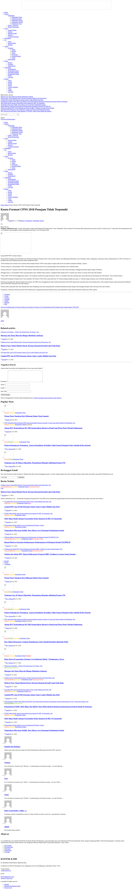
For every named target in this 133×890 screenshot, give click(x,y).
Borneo (6, 14)
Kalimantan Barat (17, 19)
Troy (6, 779)
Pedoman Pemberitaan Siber (12, 886)
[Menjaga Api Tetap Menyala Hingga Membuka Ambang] (20, 332)
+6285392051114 (6, 870)
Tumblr (6, 301)
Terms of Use (8, 887)
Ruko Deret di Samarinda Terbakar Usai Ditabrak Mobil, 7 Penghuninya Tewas (34, 659)
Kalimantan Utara (17, 23)
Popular (6, 561)
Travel (6, 28)
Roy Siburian (9, 449)
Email (3, 388)
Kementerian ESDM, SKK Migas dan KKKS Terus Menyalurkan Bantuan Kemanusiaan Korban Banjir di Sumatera (34, 101)
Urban (13, 58)
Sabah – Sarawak (13, 25)
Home (6, 12)
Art (5, 40)
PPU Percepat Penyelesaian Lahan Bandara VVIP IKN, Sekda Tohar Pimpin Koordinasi (26, 111)
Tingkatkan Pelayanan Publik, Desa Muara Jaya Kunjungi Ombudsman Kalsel (23, 105)
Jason (6, 795)
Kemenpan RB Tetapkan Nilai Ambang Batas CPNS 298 (59, 307)
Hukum (14, 51)
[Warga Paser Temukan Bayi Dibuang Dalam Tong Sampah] (8, 411)
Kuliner (10, 32)
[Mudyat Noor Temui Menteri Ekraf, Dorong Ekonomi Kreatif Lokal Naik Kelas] (26, 342)
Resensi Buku (12, 43)
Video (9, 80)
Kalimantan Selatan (17, 20)
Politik (13, 49)
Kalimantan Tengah (17, 22)
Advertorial (7, 67)
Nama (3, 384)
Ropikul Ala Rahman (12, 747)
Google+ (6, 297)
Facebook (7, 294)
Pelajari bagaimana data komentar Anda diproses (47, 398)
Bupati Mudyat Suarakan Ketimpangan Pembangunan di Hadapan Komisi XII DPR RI (25, 106)
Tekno (13, 53)
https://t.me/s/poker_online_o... (15, 811)
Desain (10, 84)
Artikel (10, 90)
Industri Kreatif (12, 33)
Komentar (4, 381)
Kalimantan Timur (17, 17)
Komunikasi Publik (13, 74)
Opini (9, 88)
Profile (10, 75)
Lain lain (10, 77)
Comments (7, 564)
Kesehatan (15, 54)
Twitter (6, 296)
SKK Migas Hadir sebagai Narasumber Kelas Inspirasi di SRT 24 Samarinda (23, 103)
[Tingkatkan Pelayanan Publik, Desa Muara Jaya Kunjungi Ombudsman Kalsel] (24, 525)
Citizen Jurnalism (13, 87)
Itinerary (10, 35)
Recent (6, 562)
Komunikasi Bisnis (13, 72)
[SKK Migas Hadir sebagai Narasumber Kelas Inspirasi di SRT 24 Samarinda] (28, 513)
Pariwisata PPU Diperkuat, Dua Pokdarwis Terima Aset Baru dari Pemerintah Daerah (25, 109)
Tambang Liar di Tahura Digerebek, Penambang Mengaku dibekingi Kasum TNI (34, 463)
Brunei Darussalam (13, 27)
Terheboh (28, 656)
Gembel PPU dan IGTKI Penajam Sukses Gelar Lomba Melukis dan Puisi (22, 100)
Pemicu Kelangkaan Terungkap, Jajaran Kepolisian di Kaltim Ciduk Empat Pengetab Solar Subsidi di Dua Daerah (47, 445)
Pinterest (6, 302)
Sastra (9, 41)
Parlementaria (12, 69)
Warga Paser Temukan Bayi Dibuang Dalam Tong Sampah (26, 416)
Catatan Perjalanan (13, 36)
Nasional (10, 48)
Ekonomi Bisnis (16, 56)
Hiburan (10, 45)
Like (2, 488)
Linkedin (7, 299)
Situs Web (4, 391)
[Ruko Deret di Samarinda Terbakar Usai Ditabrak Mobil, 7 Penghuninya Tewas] (8, 654)
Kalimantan (11, 15)
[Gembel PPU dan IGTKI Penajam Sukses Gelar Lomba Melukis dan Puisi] (24, 352)
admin (10, 220)
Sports (6, 61)
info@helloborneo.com (7, 876)
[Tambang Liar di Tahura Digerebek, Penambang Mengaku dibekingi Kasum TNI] (8, 457)
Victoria (7, 763)
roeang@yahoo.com (6, 878)
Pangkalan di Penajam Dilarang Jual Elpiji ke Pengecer (20, 307)
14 (1, 224)
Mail (5, 304)
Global (6, 46)
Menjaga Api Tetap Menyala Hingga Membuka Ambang (17, 96)
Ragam (6, 79)
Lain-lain (10, 92)
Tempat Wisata (12, 30)
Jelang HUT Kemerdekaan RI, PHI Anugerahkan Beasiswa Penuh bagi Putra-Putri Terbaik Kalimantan (43, 428)
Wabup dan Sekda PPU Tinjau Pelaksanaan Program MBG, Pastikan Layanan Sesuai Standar (27, 108)
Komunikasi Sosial (13, 71)
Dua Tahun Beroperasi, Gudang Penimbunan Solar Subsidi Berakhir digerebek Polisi (36, 642)
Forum (10, 85)
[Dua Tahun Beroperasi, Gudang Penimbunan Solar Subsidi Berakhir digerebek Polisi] (8, 636)
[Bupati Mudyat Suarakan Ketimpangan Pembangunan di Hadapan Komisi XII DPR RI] (31, 537)
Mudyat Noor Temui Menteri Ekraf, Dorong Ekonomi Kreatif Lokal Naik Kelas (23, 98)
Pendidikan (7, 38)
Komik (10, 82)
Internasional (11, 59)
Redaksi (6, 884)
